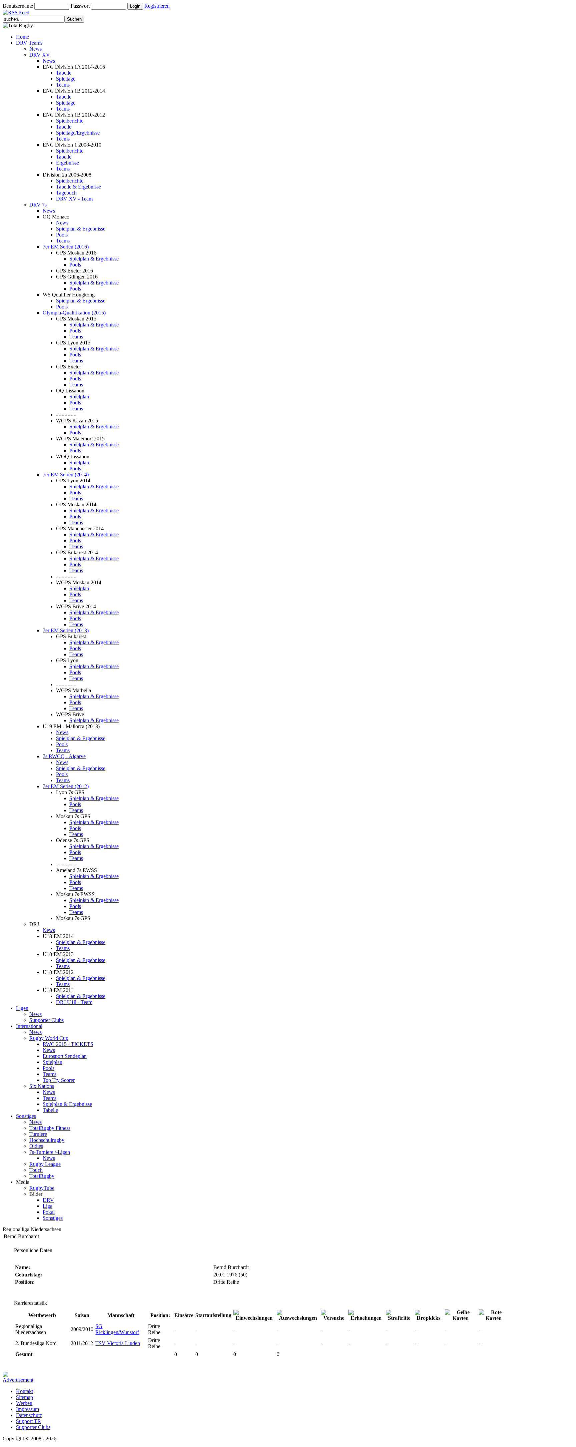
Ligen (22, 1008)
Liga (47, 1206)
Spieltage (65, 79)
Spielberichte (69, 121)
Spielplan (79, 396)
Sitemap (24, 1397)
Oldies (36, 1146)
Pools (62, 235)
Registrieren (157, 6)
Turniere (38, 1134)
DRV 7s (38, 205)
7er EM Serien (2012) (66, 786)
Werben (24, 1403)
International (29, 1026)
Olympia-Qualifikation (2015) (74, 312)
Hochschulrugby (46, 1140)
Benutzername (18, 6)
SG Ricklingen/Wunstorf (117, 1329)
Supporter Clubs (46, 1020)
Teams (63, 85)
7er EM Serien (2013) (66, 630)
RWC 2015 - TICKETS (68, 1044)
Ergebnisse (67, 163)
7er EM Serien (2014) (66, 474)
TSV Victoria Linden (117, 1343)
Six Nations (41, 1086)
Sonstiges (26, 1116)
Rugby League (45, 1164)
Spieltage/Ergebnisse (78, 133)
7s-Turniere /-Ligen (49, 1152)
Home (22, 37)
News (35, 49)
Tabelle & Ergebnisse (78, 187)
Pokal (49, 1212)
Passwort (80, 6)
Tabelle (63, 73)
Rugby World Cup (48, 1038)
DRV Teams (29, 43)
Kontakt (24, 1391)
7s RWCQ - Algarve (64, 756)
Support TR (28, 1421)
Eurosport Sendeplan (65, 1056)
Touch (36, 1170)
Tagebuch (66, 193)
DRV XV (39, 55)
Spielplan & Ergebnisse (80, 229)
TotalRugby (41, 1176)
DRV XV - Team (74, 199)
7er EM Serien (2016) (66, 246)
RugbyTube (41, 1188)
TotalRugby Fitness (49, 1128)
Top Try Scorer (59, 1080)
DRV (48, 1200)
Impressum (27, 1409)
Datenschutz (29, 1415)
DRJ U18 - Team (74, 1002)
